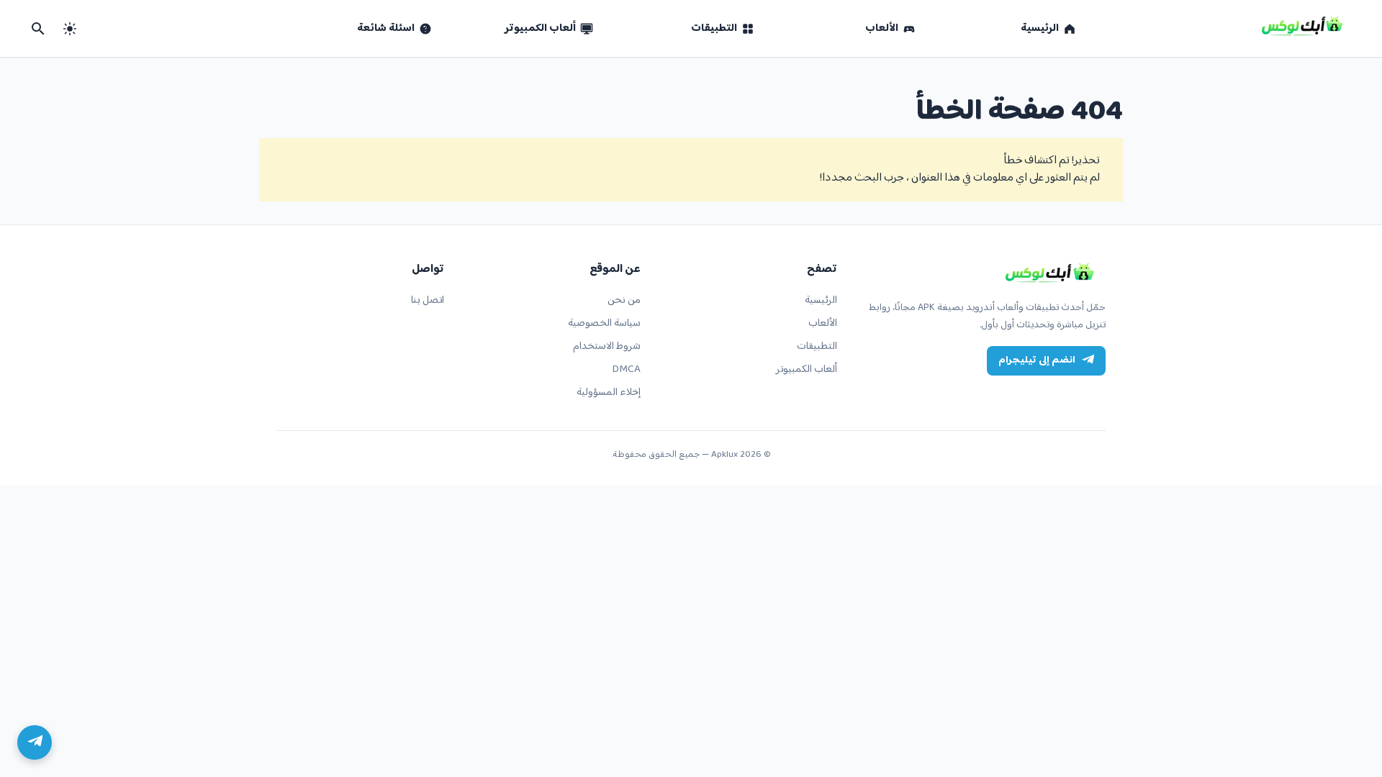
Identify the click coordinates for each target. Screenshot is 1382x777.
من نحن (624, 300)
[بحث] (38, 29)
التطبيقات (817, 346)
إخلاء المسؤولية (609, 392)
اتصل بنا (427, 300)
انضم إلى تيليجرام (1036, 360)
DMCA (626, 369)
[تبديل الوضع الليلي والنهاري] (70, 29)
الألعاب (822, 323)
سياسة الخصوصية (604, 323)
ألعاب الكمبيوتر (806, 369)
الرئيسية (821, 300)
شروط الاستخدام (607, 346)
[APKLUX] (1052, 274)
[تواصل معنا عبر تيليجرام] (34, 742)
